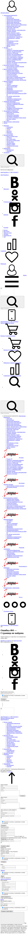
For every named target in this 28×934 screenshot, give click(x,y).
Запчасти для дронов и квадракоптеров (17, 62)
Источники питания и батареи (11, 65)
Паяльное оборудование (13, 70)
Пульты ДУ (9, 49)
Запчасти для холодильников (14, 51)
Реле (8, 39)
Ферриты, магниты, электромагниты (16, 30)
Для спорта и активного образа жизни (16, 117)
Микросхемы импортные (13, 22)
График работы (10, 751)
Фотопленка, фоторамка (13, 115)
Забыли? (3, 870)
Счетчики (9, 97)
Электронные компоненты (10, 15)
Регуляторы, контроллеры (13, 96)
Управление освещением (13, 100)
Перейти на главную (6, 640)
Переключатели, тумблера (13, 38)
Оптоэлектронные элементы (14, 34)
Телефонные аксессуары (13, 109)
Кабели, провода (11, 45)
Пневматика (10, 89)
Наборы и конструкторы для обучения (16, 80)
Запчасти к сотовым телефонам (15, 58)
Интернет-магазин (8, 135)
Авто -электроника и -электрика (15, 57)
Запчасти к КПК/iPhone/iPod (14, 59)
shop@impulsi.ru (5, 172)
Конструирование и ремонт (11, 69)
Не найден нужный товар (13, 140)
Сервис (8, 147)
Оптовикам (6, 152)
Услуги (5, 123)
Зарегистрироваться (6, 879)
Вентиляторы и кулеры (12, 41)
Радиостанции (10, 113)
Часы (8, 120)
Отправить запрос (5, 846)
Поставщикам (10, 150)
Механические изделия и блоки (15, 78)
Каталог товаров (8, 722)
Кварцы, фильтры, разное (13, 32)
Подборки (9, 137)
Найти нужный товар (12, 136)
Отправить (3, 699)
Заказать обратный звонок (7, 718)
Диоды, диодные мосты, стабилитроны (17, 24)
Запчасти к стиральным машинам (15, 50)
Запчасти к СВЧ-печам (12, 53)
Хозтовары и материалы (13, 116)
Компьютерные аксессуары (13, 26)
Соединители (10, 42)
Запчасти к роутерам (12, 63)
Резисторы (9, 16)
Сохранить (22, 795)
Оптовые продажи (8, 753)
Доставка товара (11, 143)
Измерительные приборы (13, 72)
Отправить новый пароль (7, 911)
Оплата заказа (10, 141)
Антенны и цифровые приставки (15, 104)
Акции (8, 129)
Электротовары (10, 105)
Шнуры (8, 46)
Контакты (9, 131)
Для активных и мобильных (11, 111)
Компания (6, 125)
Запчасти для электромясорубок (15, 54)
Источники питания (12, 67)
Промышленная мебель (12, 92)
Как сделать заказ (11, 139)
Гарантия (9, 151)
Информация (7, 148)
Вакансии (9, 132)
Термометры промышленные (14, 98)
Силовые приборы (11, 31)
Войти (25, 275)
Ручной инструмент (12, 74)
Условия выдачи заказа (12, 145)
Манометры (10, 88)
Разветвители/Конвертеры (13, 103)
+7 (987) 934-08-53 (13, 172)
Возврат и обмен (11, 144)
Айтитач (10, 771)
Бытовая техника (11, 107)
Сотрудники (10, 133)
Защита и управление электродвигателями (12, 86)
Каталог (6, 230)
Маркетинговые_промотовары (11, 121)
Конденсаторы (10, 18)
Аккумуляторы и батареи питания (15, 66)
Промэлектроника (8, 81)
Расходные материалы (12, 76)
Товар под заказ (8, 232)
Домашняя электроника (10, 101)
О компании (10, 127)
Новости (9, 128)
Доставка (6, 47)
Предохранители (11, 28)
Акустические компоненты (13, 35)
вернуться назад (18, 640)
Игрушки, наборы (11, 119)
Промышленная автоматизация (14, 90)
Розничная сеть (7, 235)
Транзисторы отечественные (14, 20)
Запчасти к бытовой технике (14, 55)
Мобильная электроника (13, 112)
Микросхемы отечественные (14, 23)
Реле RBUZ (9, 82)
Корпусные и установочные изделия (16, 77)
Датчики (9, 84)
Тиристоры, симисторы (13, 27)
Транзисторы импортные (13, 19)
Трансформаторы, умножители (14, 36)
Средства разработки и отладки (15, 73)
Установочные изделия (12, 43)
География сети (10, 750)
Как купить (6, 231)
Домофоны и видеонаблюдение (15, 108)
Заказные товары (11, 61)
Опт (5, 236)
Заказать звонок (7, 323)
